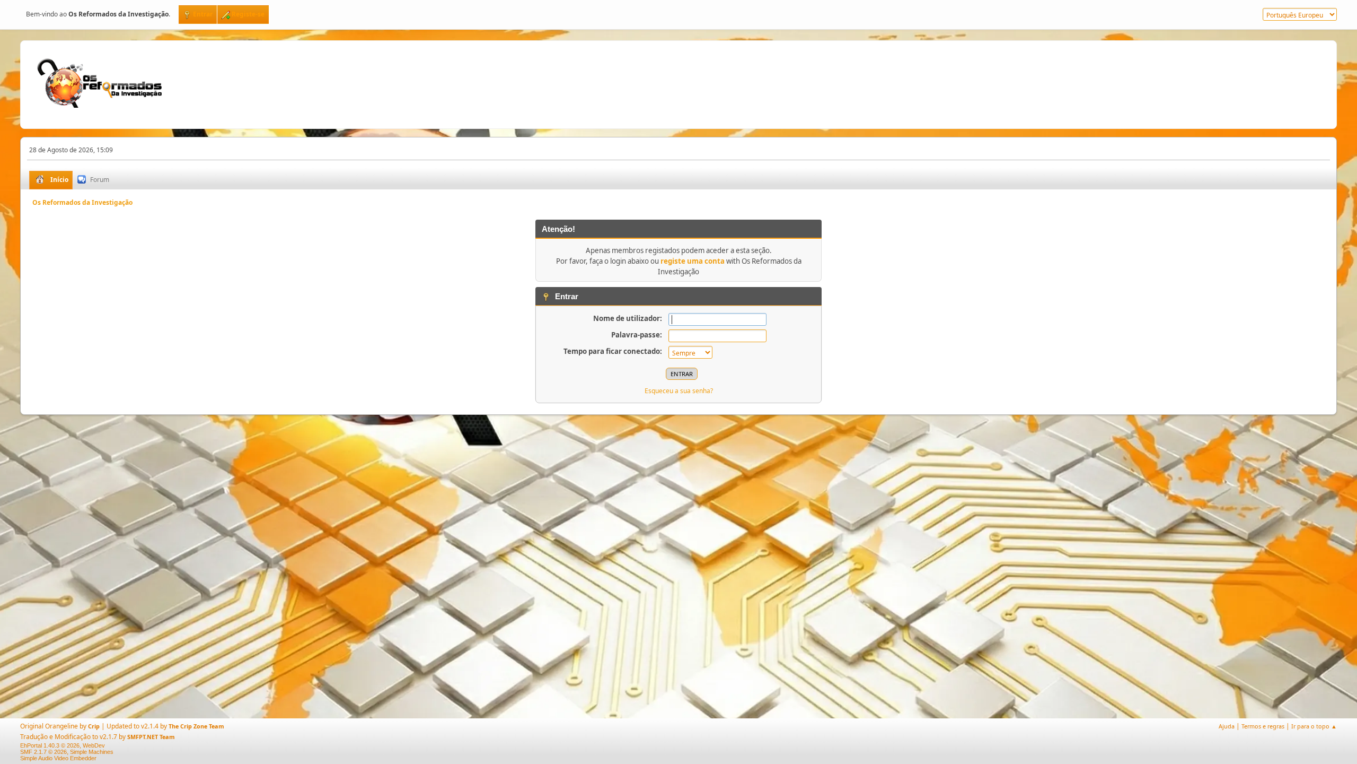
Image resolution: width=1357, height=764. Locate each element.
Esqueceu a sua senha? (679, 390)
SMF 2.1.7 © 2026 (43, 752)
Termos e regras (1262, 726)
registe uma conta (692, 261)
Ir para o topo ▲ (1314, 726)
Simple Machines (91, 752)
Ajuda (1227, 726)
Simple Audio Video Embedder (58, 758)
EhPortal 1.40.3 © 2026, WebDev (62, 745)
